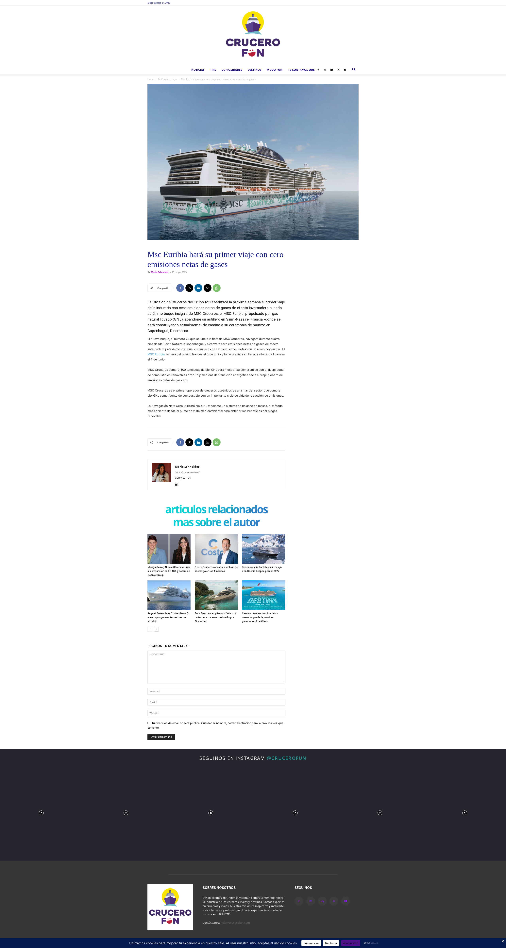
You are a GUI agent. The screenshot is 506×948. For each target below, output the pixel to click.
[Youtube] (345, 70)
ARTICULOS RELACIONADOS (216, 510)
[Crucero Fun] (253, 35)
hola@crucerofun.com (235, 922)
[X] (338, 70)
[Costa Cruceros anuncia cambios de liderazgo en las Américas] (216, 549)
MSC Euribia (156, 354)
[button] (354, 70)
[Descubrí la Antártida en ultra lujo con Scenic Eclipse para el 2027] (263, 549)
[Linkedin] (332, 70)
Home (150, 79)
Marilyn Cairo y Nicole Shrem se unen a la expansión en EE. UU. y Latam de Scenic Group (168, 571)
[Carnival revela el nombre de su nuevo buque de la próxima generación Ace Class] (263, 595)
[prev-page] (149, 629)
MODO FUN (274, 70)
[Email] (207, 288)
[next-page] (156, 629)
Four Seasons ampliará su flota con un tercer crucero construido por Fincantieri (215, 617)
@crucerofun (287, 758)
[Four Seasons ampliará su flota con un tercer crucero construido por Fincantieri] (216, 595)
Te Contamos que (301, 70)
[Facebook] (318, 70)
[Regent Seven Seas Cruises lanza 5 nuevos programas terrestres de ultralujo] (169, 595)
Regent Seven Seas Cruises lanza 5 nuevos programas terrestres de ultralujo (167, 617)
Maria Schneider (160, 272)
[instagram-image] (41, 812)
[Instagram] (325, 70)
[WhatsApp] (217, 288)
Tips (213, 70)
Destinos (254, 70)
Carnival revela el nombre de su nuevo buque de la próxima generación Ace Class (260, 617)
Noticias (198, 70)
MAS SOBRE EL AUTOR (216, 522)
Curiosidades (232, 70)
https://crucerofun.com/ (187, 472)
